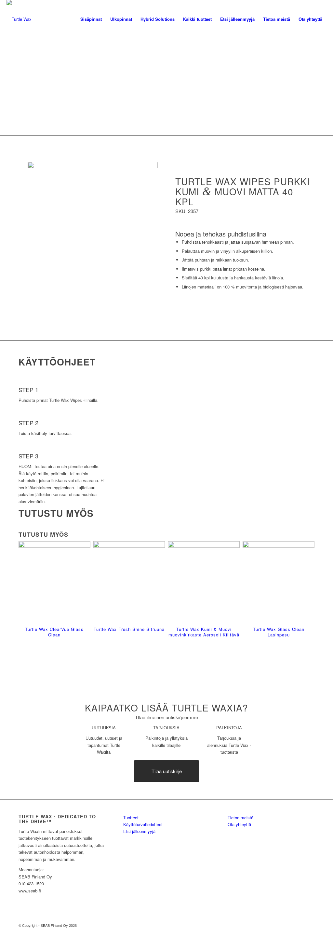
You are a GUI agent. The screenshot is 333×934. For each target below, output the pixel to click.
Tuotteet (131, 817)
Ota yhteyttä (239, 824)
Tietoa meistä (240, 817)
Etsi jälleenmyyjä (139, 831)
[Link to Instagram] (309, 925)
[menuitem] (91, 19)
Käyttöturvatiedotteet (143, 824)
